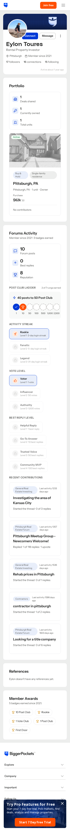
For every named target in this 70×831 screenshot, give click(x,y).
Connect (30, 35)
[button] (35, 814)
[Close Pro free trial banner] (62, 803)
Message (47, 35)
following (52, 62)
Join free (48, 5)
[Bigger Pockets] (6, 5)
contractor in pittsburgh (32, 606)
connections (32, 62)
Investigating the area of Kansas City (32, 500)
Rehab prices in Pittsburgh (33, 574)
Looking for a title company (34, 639)
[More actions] (60, 36)
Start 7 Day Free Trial (35, 822)
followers (13, 62)
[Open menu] (63, 5)
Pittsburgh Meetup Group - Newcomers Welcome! (34, 538)
